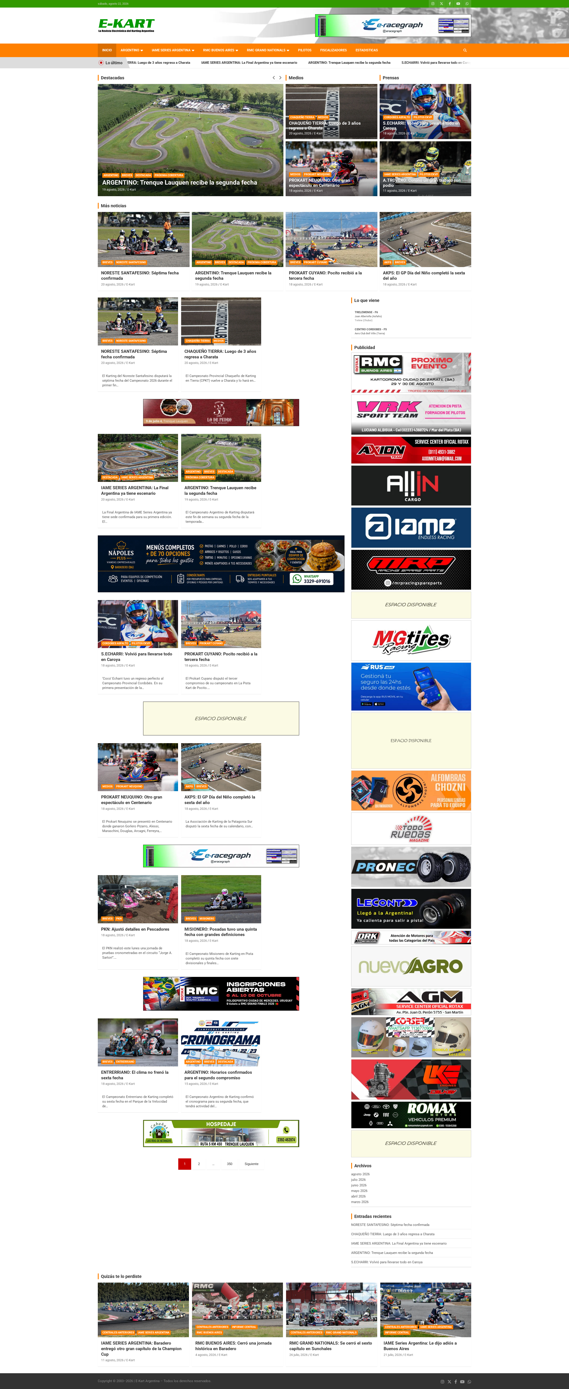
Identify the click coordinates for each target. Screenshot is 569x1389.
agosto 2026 (360, 1174)
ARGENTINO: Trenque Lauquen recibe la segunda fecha (241, 63)
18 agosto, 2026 (300, 190)
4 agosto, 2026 (205, 1355)
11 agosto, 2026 (394, 190)
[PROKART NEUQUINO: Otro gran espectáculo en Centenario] (138, 767)
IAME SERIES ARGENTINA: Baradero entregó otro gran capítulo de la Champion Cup (141, 1349)
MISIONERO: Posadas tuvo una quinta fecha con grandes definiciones (220, 932)
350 (229, 1164)
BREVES (127, 175)
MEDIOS (323, 117)
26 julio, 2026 (298, 1355)
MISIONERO (207, 918)
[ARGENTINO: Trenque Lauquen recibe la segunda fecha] (221, 458)
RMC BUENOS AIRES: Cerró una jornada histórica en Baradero (233, 1346)
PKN (119, 918)
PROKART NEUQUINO (317, 174)
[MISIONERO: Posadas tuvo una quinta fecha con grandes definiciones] (221, 899)
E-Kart (131, 189)
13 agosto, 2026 (113, 189)
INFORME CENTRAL (244, 1327)
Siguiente (251, 1164)
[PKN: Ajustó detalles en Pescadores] (138, 899)
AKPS (387, 262)
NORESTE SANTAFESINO (131, 262)
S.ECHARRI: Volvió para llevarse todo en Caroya (329, 63)
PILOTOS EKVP (423, 117)
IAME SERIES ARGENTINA (171, 50)
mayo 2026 (359, 1191)
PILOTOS (304, 50)
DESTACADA (143, 175)
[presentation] (274, 78)
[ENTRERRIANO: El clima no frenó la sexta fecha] (138, 1042)
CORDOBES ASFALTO (397, 117)
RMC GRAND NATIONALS (266, 50)
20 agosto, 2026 (300, 133)
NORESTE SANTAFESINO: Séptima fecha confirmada (416, 63)
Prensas (391, 77)
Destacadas (112, 77)
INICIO (107, 50)
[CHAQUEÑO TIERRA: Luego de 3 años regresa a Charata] (221, 321)
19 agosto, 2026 (206, 284)
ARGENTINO (130, 50)
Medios (296, 77)
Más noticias (113, 205)
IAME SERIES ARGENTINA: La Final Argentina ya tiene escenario (141, 63)
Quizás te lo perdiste (121, 1276)
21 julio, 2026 (393, 1355)
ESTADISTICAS (367, 50)
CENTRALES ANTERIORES (118, 1332)
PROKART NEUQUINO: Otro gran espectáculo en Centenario (319, 183)
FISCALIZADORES (333, 50)
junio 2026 (359, 1185)
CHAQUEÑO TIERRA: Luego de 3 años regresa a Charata (325, 126)
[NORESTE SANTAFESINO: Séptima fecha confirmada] (138, 321)
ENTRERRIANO (125, 1061)
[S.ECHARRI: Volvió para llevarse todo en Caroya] (138, 624)
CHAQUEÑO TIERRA (302, 117)
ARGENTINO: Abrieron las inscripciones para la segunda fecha (189, 182)
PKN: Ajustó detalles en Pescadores (135, 929)
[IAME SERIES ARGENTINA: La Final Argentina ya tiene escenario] (138, 458)
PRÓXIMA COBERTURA (262, 262)
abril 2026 (358, 1196)
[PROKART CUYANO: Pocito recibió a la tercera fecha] (221, 624)
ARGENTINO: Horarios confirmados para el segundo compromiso (218, 1075)
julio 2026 (358, 1180)
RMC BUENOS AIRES (218, 50)
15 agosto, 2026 (195, 1084)
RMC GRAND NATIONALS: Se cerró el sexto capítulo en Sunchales (330, 1346)
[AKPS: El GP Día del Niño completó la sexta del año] (221, 767)
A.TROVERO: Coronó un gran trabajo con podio (422, 183)
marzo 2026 (360, 1202)
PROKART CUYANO (315, 262)
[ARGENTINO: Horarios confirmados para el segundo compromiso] (221, 1042)
